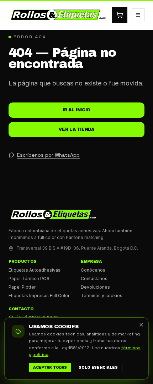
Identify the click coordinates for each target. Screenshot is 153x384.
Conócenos (93, 270)
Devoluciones (95, 287)
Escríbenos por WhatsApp (48, 155)
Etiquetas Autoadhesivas (34, 270)
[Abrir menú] (138, 15)
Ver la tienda (76, 129)
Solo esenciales (98, 367)
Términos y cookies (101, 295)
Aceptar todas (50, 367)
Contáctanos (94, 278)
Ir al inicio (76, 109)
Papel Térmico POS (29, 278)
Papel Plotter (22, 287)
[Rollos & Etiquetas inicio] (58, 15)
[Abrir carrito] (119, 15)
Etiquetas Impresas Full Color (39, 295)
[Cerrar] (141, 325)
